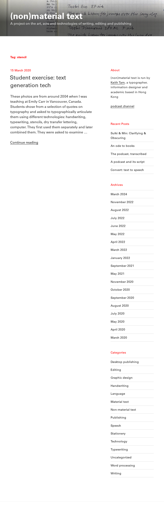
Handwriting (120, 386)
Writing (116, 473)
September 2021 (122, 266)
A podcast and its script (128, 162)
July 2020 (117, 313)
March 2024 (119, 194)
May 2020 (117, 321)
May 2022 (117, 234)
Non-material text (123, 410)
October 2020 (120, 290)
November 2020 (122, 282)
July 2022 (117, 218)
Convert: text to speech (127, 170)
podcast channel (122, 106)
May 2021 (117, 274)
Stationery (118, 433)
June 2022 (118, 226)
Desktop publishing (125, 362)
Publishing (118, 417)
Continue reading (24, 142)
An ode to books (123, 146)
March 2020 (119, 337)
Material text (120, 402)
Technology (119, 441)
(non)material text (46, 15)
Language (118, 394)
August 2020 (120, 306)
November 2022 (122, 202)
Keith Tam (118, 82)
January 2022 (120, 258)
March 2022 (119, 250)
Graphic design (122, 378)
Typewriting (119, 449)
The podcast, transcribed (128, 154)
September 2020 (122, 298)
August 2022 (120, 210)
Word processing (123, 465)
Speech (116, 425)
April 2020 (118, 329)
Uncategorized (121, 457)
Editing (116, 370)
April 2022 (118, 242)
